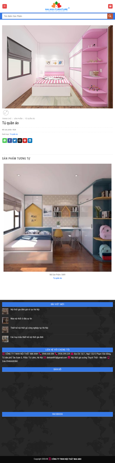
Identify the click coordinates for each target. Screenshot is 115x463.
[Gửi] (110, 16)
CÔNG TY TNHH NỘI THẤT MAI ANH (21, 353)
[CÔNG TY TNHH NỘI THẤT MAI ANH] (57, 6)
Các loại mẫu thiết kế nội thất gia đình (27, 337)
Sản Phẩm (18, 118)
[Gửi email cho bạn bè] (20, 140)
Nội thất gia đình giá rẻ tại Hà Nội (25, 309)
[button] (4, 6)
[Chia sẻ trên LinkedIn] (30, 140)
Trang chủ (6, 118)
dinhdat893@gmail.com (56, 357)
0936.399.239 (64, 353)
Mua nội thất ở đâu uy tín (21, 318)
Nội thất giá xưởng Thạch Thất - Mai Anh (88, 357)
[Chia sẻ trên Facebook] (9, 140)
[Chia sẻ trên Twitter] (14, 140)
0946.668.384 (48, 353)
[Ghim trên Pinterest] (25, 140)
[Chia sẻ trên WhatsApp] (4, 140)
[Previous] (4, 290)
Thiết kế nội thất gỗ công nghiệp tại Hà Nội (29, 328)
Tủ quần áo (30, 118)
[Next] (12, 111)
